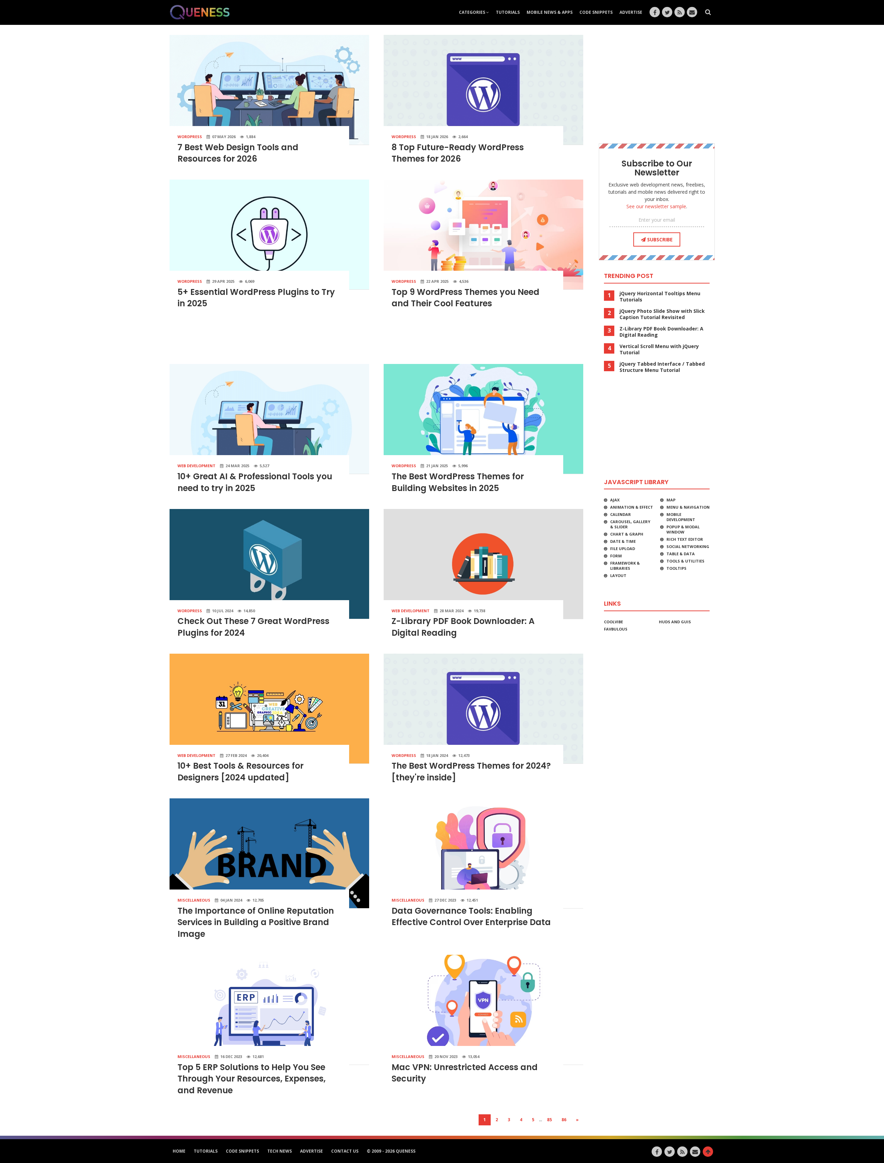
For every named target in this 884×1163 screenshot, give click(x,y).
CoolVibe (613, 621)
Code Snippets (596, 12)
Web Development (196, 465)
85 (549, 1120)
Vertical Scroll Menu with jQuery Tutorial (659, 349)
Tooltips (676, 568)
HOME (179, 1151)
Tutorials (508, 12)
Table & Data (680, 553)
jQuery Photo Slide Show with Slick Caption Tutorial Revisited (662, 314)
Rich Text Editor (684, 539)
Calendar (620, 514)
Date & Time (623, 541)
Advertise (630, 12)
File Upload (622, 548)
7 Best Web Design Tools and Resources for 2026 (237, 153)
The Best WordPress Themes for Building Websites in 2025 (458, 482)
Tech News (279, 1151)
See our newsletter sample (656, 206)
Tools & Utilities (685, 561)
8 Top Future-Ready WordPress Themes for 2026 (458, 153)
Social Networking (687, 546)
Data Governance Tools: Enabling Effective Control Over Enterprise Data (471, 916)
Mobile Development (680, 517)
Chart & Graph (626, 534)
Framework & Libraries (625, 565)
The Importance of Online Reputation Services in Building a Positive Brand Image (255, 922)
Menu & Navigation (688, 507)
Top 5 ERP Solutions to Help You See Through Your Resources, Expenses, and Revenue (251, 1078)
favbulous (615, 629)
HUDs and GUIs (675, 621)
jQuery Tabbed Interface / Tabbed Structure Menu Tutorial (662, 367)
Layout (618, 575)
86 (563, 1120)
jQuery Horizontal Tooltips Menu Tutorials (659, 296)
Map (670, 499)
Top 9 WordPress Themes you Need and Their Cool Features (465, 297)
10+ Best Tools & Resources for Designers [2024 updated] (240, 771)
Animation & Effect (631, 507)
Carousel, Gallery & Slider (630, 524)
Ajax (614, 499)
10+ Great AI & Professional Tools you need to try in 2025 (254, 482)
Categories (472, 12)
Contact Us (344, 1151)
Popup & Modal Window (683, 529)
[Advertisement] (376, 339)
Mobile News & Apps (550, 12)
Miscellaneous (193, 900)
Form (616, 555)
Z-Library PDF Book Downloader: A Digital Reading (661, 332)
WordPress (189, 136)
